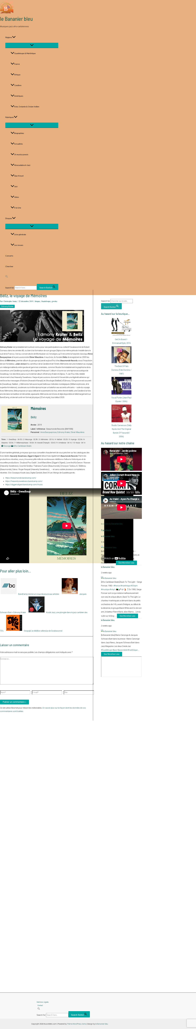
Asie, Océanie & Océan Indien (26, 106)
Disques (8, 218)
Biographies (19, 133)
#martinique (126, 586)
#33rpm (134, 586)
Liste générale (20, 234)
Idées (16, 197)
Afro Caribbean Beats (22, 446)
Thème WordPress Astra (76, 1024)
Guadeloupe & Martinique (25, 53)
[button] (14, 37)
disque (37, 301)
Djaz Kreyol (18, 176)
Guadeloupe (46, 301)
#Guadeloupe (106, 650)
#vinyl (112, 589)
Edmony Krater (7, 306)
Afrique (17, 74)
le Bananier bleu (16, 18)
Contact (40, 1005)
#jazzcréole (122, 650)
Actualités (18, 144)
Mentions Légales (43, 1002)
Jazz (15, 186)
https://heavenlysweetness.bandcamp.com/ (24, 481)
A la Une (17, 208)
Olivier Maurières (77, 432)
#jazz (115, 650)
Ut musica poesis (21, 154)
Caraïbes (17, 85)
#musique (105, 589)
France (17, 64)
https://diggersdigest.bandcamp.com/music (24, 484)
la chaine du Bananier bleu (112, 524)
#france (117, 586)
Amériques (18, 96)
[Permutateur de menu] (31, 45)
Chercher (9, 266)
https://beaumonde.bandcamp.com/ (20, 478)
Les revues (18, 245)
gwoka (54, 301)
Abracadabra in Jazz (22, 165)
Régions (8, 37)
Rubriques (9, 117)
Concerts (9, 256)
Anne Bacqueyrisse (48, 432)
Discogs (7, 446)
